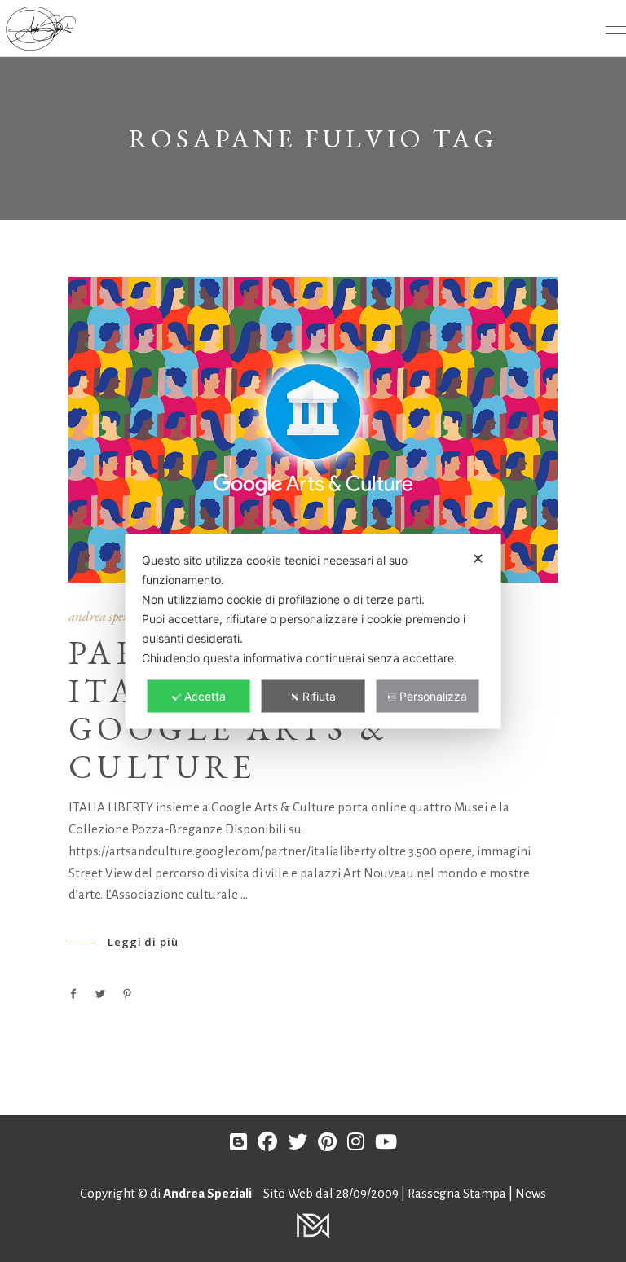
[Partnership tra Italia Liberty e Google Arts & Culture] (313, 430)
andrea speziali (108, 616)
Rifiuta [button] (319, 695)
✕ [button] (478, 557)
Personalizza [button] (433, 695)
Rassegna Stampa (458, 1193)
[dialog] (313, 631)
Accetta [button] (205, 695)
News (530, 1193)
